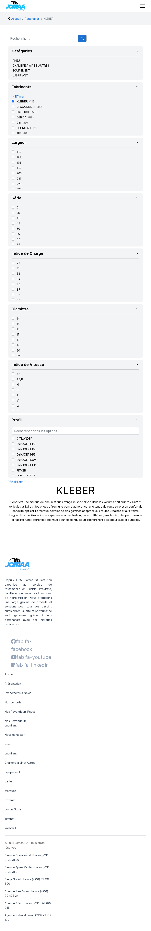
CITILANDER (24, 438)
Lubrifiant (11, 753)
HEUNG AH (24, 128)
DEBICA (22, 117)
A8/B (20, 379)
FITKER (21, 470)
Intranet (9, 818)
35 (18, 212)
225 (19, 184)
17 (18, 334)
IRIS (19, 133)
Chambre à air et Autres (20, 762)
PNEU (16, 60)
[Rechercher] (82, 38)
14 (18, 318)
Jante (8, 781)
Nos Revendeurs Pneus (20, 711)
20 (18, 350)
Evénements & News (18, 693)
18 (18, 339)
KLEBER (22, 101)
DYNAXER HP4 (26, 449)
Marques (10, 790)
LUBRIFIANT (20, 75)
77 (18, 263)
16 (18, 329)
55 (18, 234)
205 (19, 173)
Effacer (18, 96)
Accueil (9, 674)
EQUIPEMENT (21, 70)
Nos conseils (13, 702)
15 (18, 324)
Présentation (13, 683)
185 (19, 162)
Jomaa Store (13, 809)
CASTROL (23, 112)
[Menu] (142, 6)
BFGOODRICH (26, 106)
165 (19, 152)
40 (18, 218)
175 (19, 157)
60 (18, 239)
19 (18, 345)
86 (18, 284)
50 (18, 228)
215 (19, 178)
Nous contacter (15, 734)
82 (18, 273)
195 (19, 168)
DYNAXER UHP (26, 465)
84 (18, 279)
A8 (18, 374)
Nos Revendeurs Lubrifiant (16, 723)
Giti (19, 122)
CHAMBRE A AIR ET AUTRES (31, 65)
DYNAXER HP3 (26, 444)
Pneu (8, 744)
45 (18, 223)
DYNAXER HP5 (26, 454)
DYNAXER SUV (26, 459)
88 (18, 295)
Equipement (12, 772)
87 (18, 289)
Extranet (10, 800)
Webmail (10, 828)
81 (18, 268)
